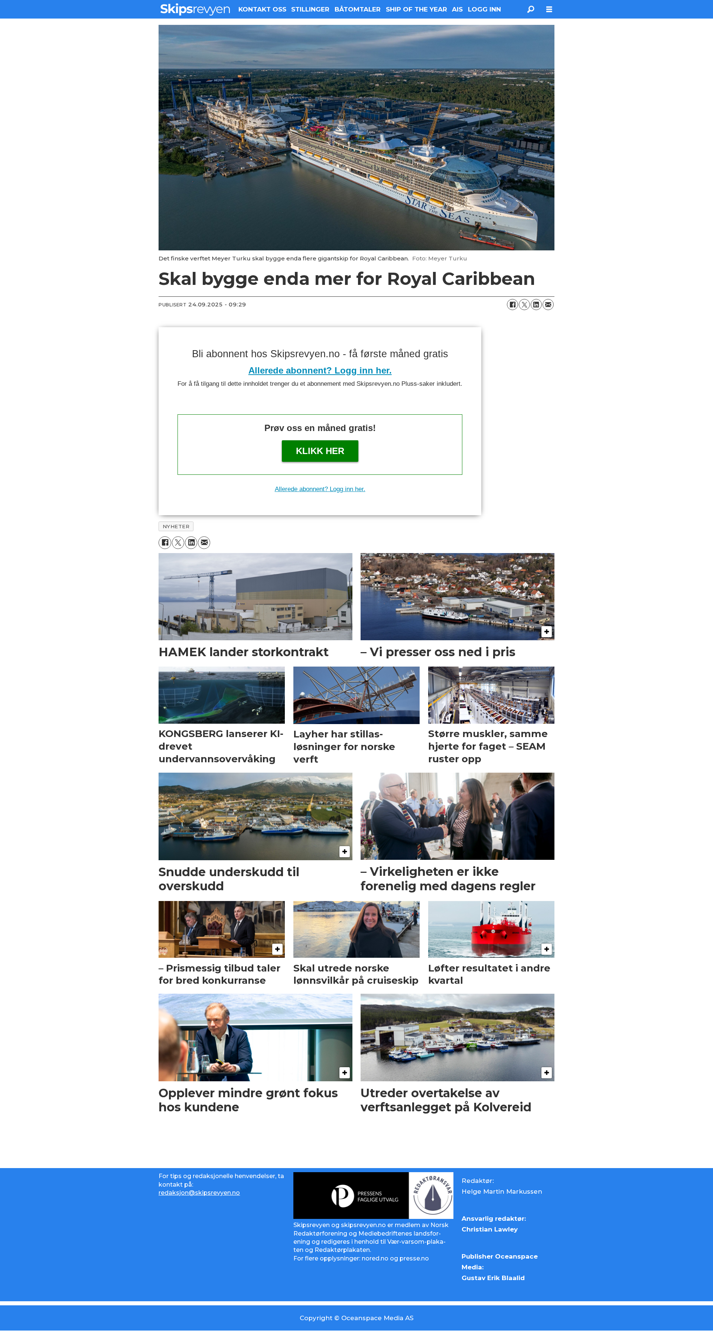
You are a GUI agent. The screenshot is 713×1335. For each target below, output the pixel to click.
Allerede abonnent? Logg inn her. (320, 370)
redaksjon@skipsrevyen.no (199, 1192)
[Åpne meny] (549, 9)
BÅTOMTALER (358, 9)
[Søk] (530, 9)
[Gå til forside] (195, 9)
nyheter (176, 526)
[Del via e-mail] (548, 304)
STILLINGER (310, 9)
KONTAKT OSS (262, 9)
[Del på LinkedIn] (536, 304)
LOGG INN (484, 9)
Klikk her (320, 451)
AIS (457, 9)
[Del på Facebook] (512, 304)
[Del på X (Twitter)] (524, 304)
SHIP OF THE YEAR (416, 9)
